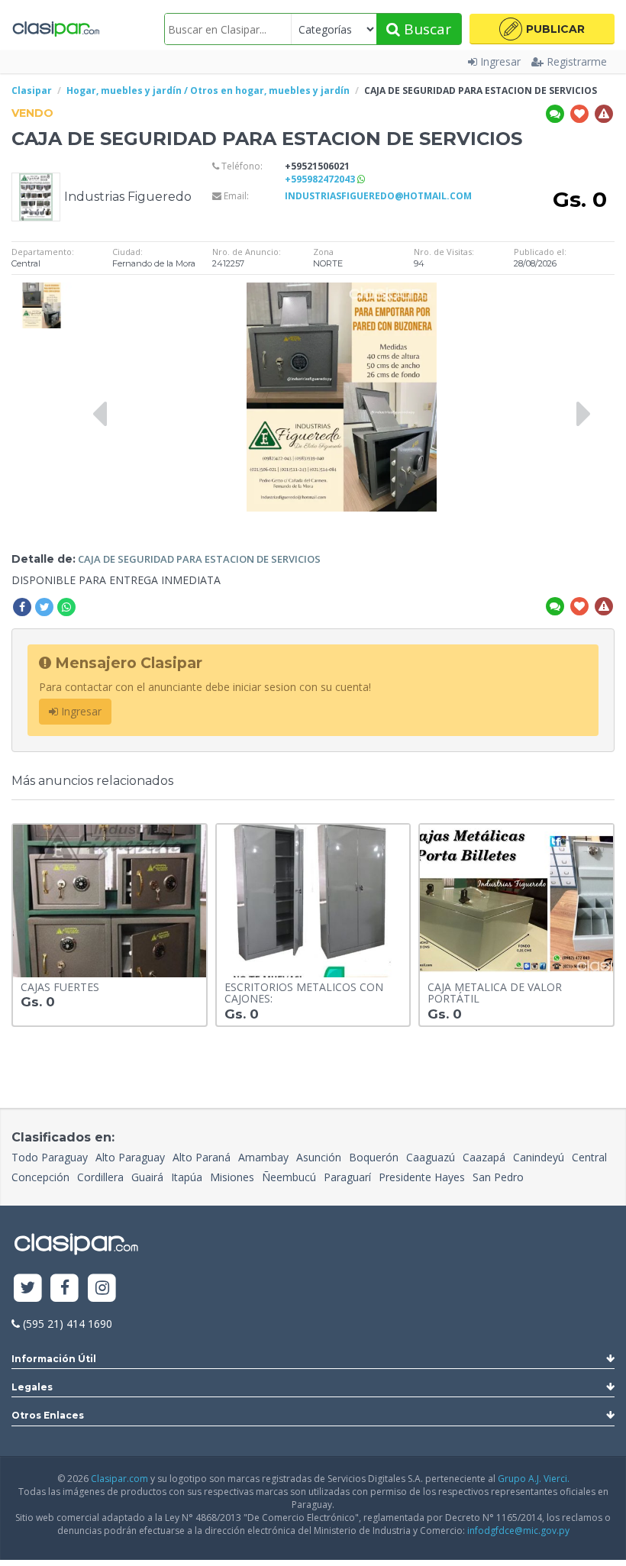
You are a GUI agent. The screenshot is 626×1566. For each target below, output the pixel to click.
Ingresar (500, 61)
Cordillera (100, 1177)
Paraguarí (347, 1177)
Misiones (232, 1177)
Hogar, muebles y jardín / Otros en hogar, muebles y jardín (208, 90)
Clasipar (31, 90)
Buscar (425, 29)
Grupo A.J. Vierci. (534, 1478)
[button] (542, 29)
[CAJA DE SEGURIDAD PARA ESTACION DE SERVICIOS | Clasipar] (41, 290)
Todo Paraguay (49, 1157)
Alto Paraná (202, 1157)
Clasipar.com (119, 1478)
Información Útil (53, 1358)
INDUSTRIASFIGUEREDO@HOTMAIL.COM (378, 195)
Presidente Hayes (422, 1177)
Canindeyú (538, 1157)
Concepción (40, 1177)
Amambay (263, 1157)
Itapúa (186, 1177)
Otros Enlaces (47, 1415)
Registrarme (577, 61)
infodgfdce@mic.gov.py (518, 1530)
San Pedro (498, 1177)
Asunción (318, 1157)
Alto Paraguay (130, 1157)
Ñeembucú (289, 1177)
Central (589, 1157)
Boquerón (374, 1157)
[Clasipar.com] (55, 29)
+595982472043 (321, 179)
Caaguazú (430, 1157)
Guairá (147, 1177)
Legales (32, 1387)
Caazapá (484, 1157)
